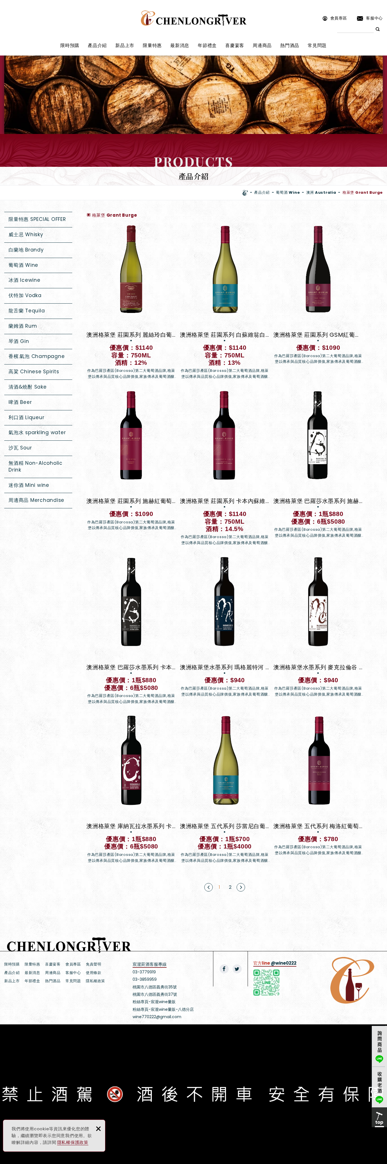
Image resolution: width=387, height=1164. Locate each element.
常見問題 (317, 45)
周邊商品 (262, 45)
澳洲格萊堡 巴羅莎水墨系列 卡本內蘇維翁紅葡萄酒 (131, 630)
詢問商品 (379, 1046)
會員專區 (338, 18)
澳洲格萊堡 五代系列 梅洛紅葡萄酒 (318, 786)
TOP (379, 1117)
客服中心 (374, 18)
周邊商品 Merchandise (36, 500)
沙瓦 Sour (20, 447)
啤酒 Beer (20, 402)
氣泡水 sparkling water (37, 432)
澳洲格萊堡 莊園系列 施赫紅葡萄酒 (131, 460)
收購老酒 (379, 1087)
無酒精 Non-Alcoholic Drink (35, 466)
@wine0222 (283, 963)
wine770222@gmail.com (157, 1017)
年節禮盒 (207, 45)
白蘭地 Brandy (26, 249)
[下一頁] (241, 887)
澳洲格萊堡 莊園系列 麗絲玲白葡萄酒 (131, 301)
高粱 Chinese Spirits (33, 371)
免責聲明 (93, 964)
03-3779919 (144, 972)
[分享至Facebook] (224, 968)
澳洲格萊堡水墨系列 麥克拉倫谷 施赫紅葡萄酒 (318, 627)
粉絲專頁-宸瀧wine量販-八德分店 (163, 1009)
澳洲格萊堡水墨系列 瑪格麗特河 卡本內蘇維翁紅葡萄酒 (224, 627)
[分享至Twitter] (237, 968)
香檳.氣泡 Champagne (36, 356)
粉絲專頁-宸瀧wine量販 (154, 1002)
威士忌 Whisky (25, 234)
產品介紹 (97, 45)
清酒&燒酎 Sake (27, 386)
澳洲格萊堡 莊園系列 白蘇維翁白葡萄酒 (224, 301)
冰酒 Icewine (24, 280)
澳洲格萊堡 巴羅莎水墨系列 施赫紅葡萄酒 (318, 464)
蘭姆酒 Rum (22, 326)
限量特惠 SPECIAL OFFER (37, 219)
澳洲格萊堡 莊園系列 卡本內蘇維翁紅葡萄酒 (224, 468)
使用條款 (93, 972)
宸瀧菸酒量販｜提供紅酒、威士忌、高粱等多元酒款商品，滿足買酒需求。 (193, 18)
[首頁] (245, 193)
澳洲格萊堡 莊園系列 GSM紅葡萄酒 (318, 294)
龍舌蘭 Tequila (26, 310)
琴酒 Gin (18, 341)
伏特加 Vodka (25, 295)
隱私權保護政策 (72, 1142)
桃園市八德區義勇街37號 (155, 994)
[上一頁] (208, 887)
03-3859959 (145, 979)
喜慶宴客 (234, 45)
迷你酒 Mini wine (28, 485)
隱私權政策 (95, 981)
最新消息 (179, 45)
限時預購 (69, 45)
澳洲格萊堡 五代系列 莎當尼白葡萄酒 (224, 789)
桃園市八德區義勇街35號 (155, 987)
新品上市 (124, 45)
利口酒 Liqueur (26, 417)
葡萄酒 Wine (23, 265)
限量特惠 (152, 45)
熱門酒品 (289, 45)
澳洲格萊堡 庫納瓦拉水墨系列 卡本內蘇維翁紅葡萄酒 (131, 789)
